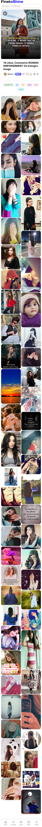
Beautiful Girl (8, 85)
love (36, 85)
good (29, 85)
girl (17, 85)
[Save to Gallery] (18, 102)
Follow (18, 74)
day (23, 85)
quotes (21, 89)
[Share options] (18, 98)
